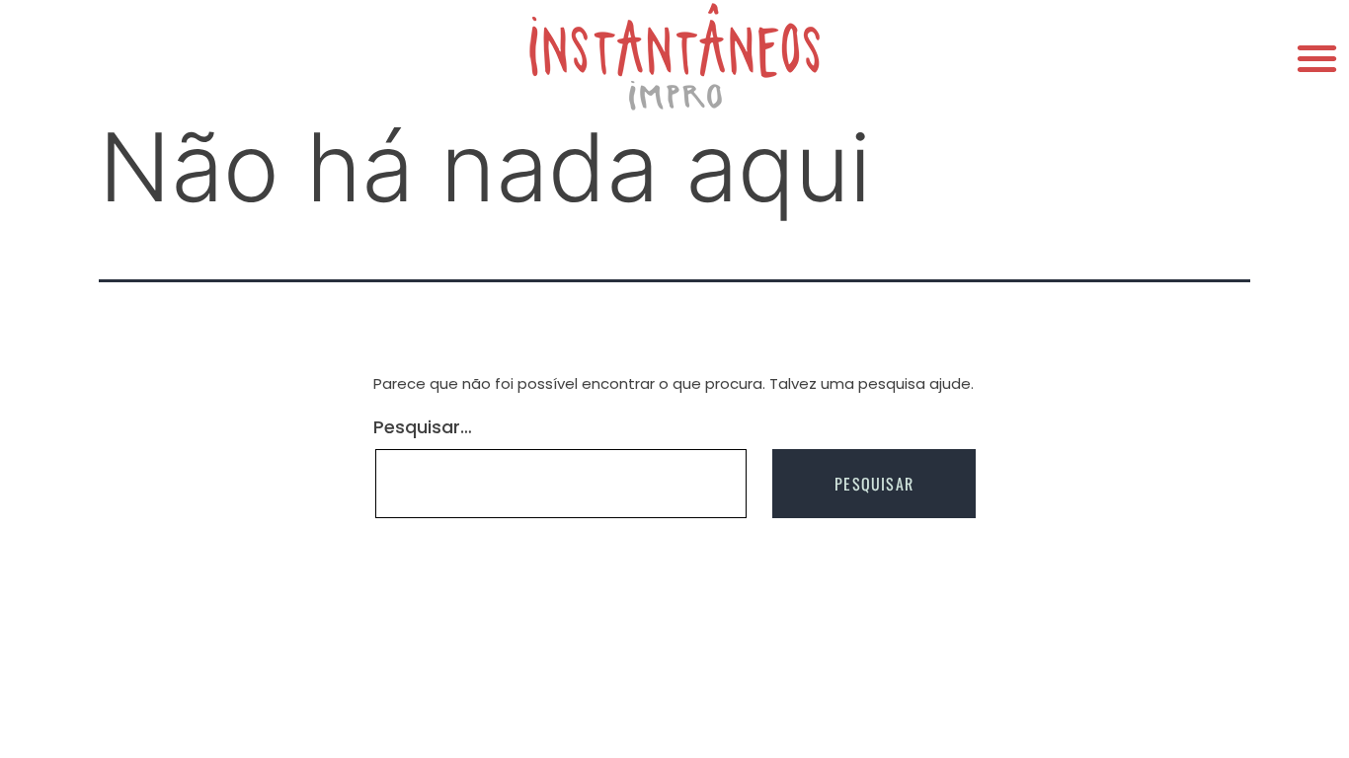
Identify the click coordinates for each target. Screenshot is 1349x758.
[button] (1317, 58)
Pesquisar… (422, 427)
